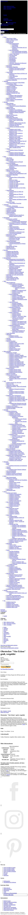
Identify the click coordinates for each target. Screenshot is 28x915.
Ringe (4, 631)
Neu (4, 642)
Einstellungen (4, 611)
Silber (4, 635)
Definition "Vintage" (8, 903)
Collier (23, 724)
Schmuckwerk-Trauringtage (9, 907)
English (5, 15)
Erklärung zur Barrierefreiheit (10, 893)
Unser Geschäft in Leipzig (9, 867)
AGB (4, 891)
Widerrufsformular (7, 889)
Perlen (4, 641)
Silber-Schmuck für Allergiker (10, 908)
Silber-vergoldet (7, 636)
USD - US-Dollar (7, 8)
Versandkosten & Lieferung (9, 882)
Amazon (5, 711)
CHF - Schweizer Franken (9, 7)
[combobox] (7, 29)
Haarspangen (6, 633)
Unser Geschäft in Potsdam (9, 871)
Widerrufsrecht (6, 888)
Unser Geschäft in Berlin (9, 870)
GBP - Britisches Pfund (8, 6)
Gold (4, 637)
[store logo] (8, 23)
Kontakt (5, 874)
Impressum (5, 875)
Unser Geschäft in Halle (8, 868)
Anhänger (5, 628)
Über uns (5, 872)
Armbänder (6, 632)
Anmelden (5, 18)
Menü (2, 34)
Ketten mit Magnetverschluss (10, 902)
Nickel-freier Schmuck (8, 910)
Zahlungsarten (6, 881)
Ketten (4, 627)
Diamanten (5, 640)
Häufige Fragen (7, 901)
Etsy (2, 711)
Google (9, 711)
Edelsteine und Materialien (9, 904)
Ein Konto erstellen (7, 20)
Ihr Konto (3, 609)
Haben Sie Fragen (5, 712)
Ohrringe (5, 629)
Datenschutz (6, 890)
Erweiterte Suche (4, 30)
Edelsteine (5, 639)
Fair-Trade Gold (7, 906)
